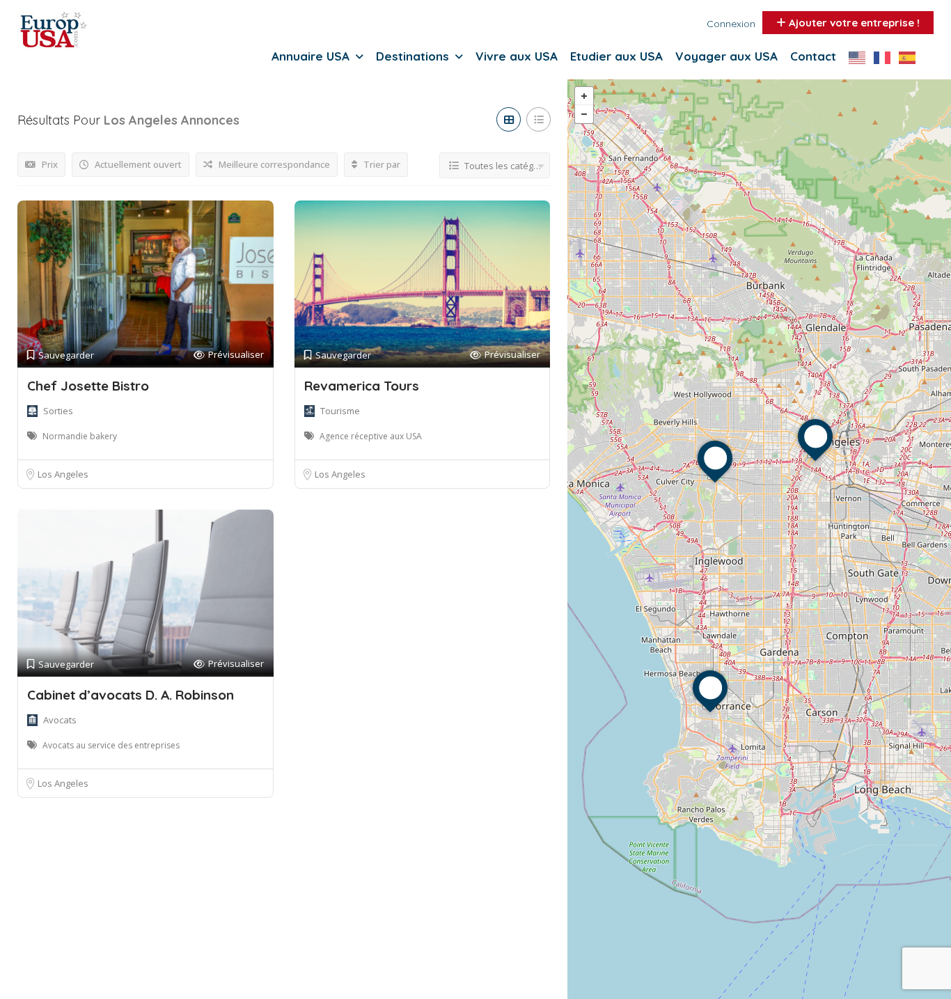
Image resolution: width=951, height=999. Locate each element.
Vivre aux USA (516, 56)
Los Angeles (63, 474)
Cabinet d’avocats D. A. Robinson (130, 694)
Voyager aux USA (726, 56)
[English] (861, 56)
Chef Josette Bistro (88, 385)
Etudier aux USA (616, 56)
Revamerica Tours (361, 385)
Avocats (60, 720)
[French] (886, 56)
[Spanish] (911, 56)
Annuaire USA (310, 56)
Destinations (412, 56)
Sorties (58, 410)
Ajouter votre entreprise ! (853, 22)
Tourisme (340, 410)
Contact (813, 56)
